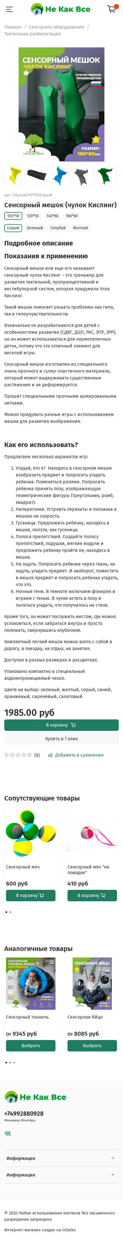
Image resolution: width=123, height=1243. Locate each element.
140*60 (52, 216)
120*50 (33, 216)
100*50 (13, 216)
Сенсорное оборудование (56, 27)
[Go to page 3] (14, 1062)
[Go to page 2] (10, 912)
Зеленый (35, 228)
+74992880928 (23, 1113)
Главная (12, 27)
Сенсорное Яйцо (85, 1017)
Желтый (80, 228)
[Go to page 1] (6, 912)
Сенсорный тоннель (27, 1017)
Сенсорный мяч (23, 867)
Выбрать (30, 1045)
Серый (13, 228)
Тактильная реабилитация (32, 34)
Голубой (58, 228)
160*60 (72, 216)
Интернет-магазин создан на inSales (40, 1230)
